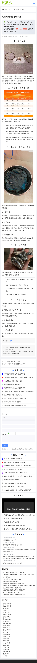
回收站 (7, 623)
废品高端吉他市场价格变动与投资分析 (15, 405)
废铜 (6, 610)
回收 (7, 615)
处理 (6, 649)
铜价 (6, 632)
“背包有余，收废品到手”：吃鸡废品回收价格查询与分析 (19, 585)
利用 (6, 654)
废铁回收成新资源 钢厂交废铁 (12, 402)
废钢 (6, 628)
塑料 (6, 641)
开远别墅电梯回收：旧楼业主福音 (13, 486)
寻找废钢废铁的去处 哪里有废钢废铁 (14, 388)
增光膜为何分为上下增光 (13, 361)
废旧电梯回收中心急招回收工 (12, 479)
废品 (7, 606)
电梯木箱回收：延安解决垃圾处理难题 (15, 483)
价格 (7, 604)
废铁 (7, 630)
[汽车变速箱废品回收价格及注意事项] (18, 509)
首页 (9, 9)
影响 (6, 645)
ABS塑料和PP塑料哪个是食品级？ (16, 364)
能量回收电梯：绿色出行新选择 (13, 469)
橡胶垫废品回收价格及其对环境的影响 (15, 398)
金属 (6, 621)
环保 (6, 636)
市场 (6, 612)
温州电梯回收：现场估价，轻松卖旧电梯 (15, 473)
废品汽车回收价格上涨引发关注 (13, 395)
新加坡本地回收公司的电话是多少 (12, 563)
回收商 (7, 619)
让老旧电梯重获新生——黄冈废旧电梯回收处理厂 (18, 476)
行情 (6, 647)
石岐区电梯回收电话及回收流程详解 (14, 462)
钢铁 (6, 643)
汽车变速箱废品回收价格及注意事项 (14, 374)
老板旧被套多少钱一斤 (9, 540)
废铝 (6, 608)
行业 (6, 625)
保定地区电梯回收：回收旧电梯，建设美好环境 (17, 466)
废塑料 (6, 634)
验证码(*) (4, 434)
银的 (11, 341)
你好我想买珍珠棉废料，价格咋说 (12, 545)
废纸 (6, 617)
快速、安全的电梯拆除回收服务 (13, 459)
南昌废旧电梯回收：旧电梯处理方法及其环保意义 (18, 490)
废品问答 (16, 9)
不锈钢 (6, 651)
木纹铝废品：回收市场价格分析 (13, 381)
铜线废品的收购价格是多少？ (12, 384)
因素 (6, 638)
